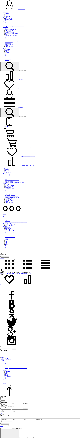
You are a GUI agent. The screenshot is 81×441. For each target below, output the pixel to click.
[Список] (28, 268)
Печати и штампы (9, 42)
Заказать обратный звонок (5, 127)
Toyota (6, 249)
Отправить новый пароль (16, 428)
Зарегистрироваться (4, 416)
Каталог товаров (6, 362)
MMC (6, 245)
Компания (5, 48)
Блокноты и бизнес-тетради (10, 29)
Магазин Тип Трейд (9, 19)
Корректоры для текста (10, 38)
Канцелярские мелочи (9, 32)
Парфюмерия (5, 12)
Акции (6, 51)
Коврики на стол (8, 36)
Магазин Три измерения (10, 20)
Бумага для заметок (9, 30)
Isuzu (6, 241)
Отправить (14, 349)
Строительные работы (9, 24)
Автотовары (7, 233)
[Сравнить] (27, 283)
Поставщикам (8, 59)
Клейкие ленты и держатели (11, 35)
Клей (6, 34)
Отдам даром (7, 16)
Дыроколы (7, 28)
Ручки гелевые (8, 43)
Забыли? (2, 413)
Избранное (20, 88)
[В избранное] (9, 283)
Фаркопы (5, 226)
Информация (5, 57)
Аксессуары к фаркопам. (10, 237)
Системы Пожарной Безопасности (12, 23)
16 (7, 286)
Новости (7, 50)
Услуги (4, 21)
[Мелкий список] (45, 268)
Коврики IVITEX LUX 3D (10, 229)
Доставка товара (8, 55)
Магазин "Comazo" (9, 18)
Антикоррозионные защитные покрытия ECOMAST (13, 26)
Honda (6, 238)
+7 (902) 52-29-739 (4, 126)
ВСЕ (10, 286)
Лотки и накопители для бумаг (11, 39)
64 (8, 286)
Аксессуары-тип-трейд (9, 232)
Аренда (6, 22)
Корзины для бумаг (9, 37)
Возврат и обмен (8, 56)
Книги (4, 15)
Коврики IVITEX (8, 227)
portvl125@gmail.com (4, 360)
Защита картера (8, 228)
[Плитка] (9, 268)
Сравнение (20, 79)
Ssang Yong (5, 236)
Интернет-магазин (6, 53)
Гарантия (7, 60)
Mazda (6, 244)
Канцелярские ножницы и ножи (11, 33)
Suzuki (6, 247)
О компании (7, 49)
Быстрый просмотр (4, 284)
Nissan (6, 248)
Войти (19, 97)
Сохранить (3, 401)
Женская (7, 13)
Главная (4, 214)
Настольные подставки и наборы (12, 40)
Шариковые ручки (9, 46)
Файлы (6, 45)
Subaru (6, 246)
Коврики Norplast (8, 231)
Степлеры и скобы (9, 44)
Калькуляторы (8, 31)
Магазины (5, 17)
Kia (6, 242)
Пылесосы (7, 234)
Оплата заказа (8, 54)
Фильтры (2, 258)
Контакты (7, 52)
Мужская (7, 14)
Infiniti (6, 240)
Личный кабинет (21, 9)
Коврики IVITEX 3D (9, 230)
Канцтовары (5, 27)
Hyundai (6, 239)
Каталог (4, 215)
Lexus (6, 243)
